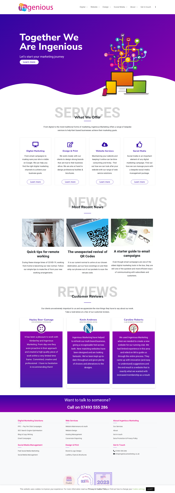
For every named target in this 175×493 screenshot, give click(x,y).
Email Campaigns (24, 438)
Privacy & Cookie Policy (98, 489)
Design (106, 7)
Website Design (71, 430)
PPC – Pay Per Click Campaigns (30, 426)
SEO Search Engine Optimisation (30, 430)
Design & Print (70, 150)
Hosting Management (74, 434)
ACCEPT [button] (150, 489)
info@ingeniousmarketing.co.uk (127, 454)
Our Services (118, 426)
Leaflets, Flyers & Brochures (76, 455)
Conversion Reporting (74, 438)
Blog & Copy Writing (25, 434)
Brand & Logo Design (73, 451)
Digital (82, 7)
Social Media (119, 7)
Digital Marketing (35, 150)
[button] (86, 7)
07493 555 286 (121, 451)
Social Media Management (28, 455)
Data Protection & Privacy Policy (125, 438)
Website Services (105, 150)
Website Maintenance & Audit (77, 426)
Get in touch (146, 7)
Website (94, 7)
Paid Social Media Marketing (28, 451)
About (132, 7)
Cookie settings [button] (139, 489)
